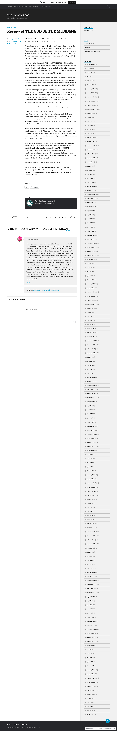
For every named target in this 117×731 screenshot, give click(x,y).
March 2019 (90, 422)
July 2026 (89, 68)
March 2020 (90, 373)
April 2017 (90, 515)
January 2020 (90, 381)
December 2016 (91, 531)
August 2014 (90, 645)
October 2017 (91, 491)
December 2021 (91, 292)
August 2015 (90, 597)
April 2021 (90, 324)
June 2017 (90, 507)
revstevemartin (16, 41)
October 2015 (91, 588)
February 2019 (91, 426)
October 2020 (91, 349)
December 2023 (91, 194)
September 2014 (91, 641)
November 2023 (91, 198)
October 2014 (91, 637)
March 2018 (90, 471)
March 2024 (90, 182)
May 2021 (90, 320)
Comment (71, 322)
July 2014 (89, 649)
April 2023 (90, 227)
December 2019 (91, 385)
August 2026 (90, 64)
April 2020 (90, 369)
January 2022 (90, 288)
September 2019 (91, 397)
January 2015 (90, 625)
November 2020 (91, 345)
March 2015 (90, 617)
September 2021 (91, 304)
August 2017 (90, 499)
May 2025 (90, 125)
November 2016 (91, 536)
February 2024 (91, 186)
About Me (17, 6)
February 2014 (91, 670)
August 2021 (90, 308)
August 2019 (90, 401)
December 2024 (91, 145)
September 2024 (91, 158)
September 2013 (91, 690)
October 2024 (91, 154)
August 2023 (90, 210)
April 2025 (90, 129)
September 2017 (91, 495)
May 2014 (90, 657)
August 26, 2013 (15, 39)
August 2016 (90, 548)
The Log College (18, 15)
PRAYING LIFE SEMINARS (92, 51)
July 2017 (89, 503)
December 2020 (91, 340)
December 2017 (91, 483)
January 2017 (90, 527)
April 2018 (90, 467)
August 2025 (90, 113)
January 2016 (90, 576)
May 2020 (90, 365)
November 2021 (91, 296)
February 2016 (91, 572)
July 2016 (89, 552)
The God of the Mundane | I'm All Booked (46, 290)
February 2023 (91, 235)
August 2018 (90, 450)
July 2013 (89, 698)
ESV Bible (87, 47)
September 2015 (91, 592)
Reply (28, 282)
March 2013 (90, 714)
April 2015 (90, 613)
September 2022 (91, 255)
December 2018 (91, 434)
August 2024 (90, 162)
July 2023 (89, 215)
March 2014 (90, 666)
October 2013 (91, 686)
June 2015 (90, 605)
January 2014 (90, 674)
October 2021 (91, 300)
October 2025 (91, 105)
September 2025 (91, 109)
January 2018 (90, 479)
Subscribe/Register (46, 6)
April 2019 (90, 418)
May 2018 (90, 462)
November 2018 (91, 438)
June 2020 (90, 361)
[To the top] (108, 721)
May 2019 (90, 414)
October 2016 (91, 540)
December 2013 (91, 678)
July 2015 (89, 601)
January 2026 (90, 93)
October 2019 (91, 393)
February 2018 (91, 475)
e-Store (24, 6)
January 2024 (90, 190)
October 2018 (91, 442)
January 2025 (90, 141)
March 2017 (90, 519)
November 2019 (91, 389)
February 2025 (91, 137)
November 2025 (91, 101)
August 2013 (90, 694)
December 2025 (91, 97)
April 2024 (90, 178)
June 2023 (90, 219)
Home (10, 6)
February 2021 (91, 332)
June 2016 (90, 556)
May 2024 (90, 174)
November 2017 (91, 487)
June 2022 (90, 267)
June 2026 (90, 72)
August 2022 (90, 259)
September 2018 (91, 446)
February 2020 (91, 377)
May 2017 (90, 511)
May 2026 (90, 76)
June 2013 (90, 702)
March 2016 (90, 568)
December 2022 (91, 243)
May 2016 (90, 560)
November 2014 (91, 633)
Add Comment (70, 231)
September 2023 (91, 206)
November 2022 (91, 247)
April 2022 (90, 276)
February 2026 (91, 89)
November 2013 (91, 682)
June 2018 (90, 458)
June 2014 (90, 653)
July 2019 (89, 406)
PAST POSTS (11, 27)
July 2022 (89, 263)
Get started (72, 2)
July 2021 (89, 312)
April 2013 (90, 710)
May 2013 (90, 706)
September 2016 (91, 544)
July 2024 (89, 166)
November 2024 (91, 150)
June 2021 (90, 316)
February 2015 (91, 621)
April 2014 (90, 662)
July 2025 (89, 117)
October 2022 (91, 251)
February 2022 (91, 284)
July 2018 (89, 454)
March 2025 (90, 133)
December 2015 (91, 580)
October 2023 (91, 202)
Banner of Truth (89, 43)
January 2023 (90, 239)
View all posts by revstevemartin (44, 203)
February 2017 (91, 523)
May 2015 (90, 609)
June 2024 (90, 170)
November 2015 (91, 584)
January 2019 (90, 430)
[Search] (108, 6)
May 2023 (90, 223)
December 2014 (91, 629)
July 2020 (89, 357)
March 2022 (90, 280)
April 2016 (90, 564)
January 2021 (90, 336)
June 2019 (90, 410)
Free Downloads (33, 6)
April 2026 (90, 80)
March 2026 (90, 85)
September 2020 (91, 353)
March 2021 (90, 328)
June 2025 (90, 121)
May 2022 (90, 271)
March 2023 (90, 231)
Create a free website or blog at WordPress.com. (23, 727)
